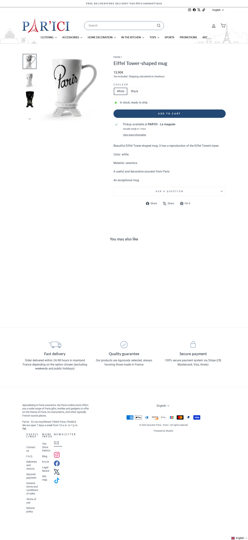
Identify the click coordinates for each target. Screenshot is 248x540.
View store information (134, 134)
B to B (45, 461)
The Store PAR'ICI (46, 447)
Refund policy (30, 510)
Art (204, 37)
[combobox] (124, 25)
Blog (44, 456)
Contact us (30, 449)
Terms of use (31, 501)
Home (116, 57)
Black (134, 91)
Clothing (47, 37)
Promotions (188, 37)
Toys (153, 37)
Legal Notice (45, 469)
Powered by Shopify (163, 431)
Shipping (134, 76)
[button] (239, 538)
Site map (44, 478)
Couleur (120, 84)
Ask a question (170, 191)
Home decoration (100, 37)
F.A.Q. (29, 456)
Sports (169, 37)
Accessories (71, 37)
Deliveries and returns (31, 465)
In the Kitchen (131, 37)
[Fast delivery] (55, 344)
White (120, 91)
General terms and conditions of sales (32, 488)
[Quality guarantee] (124, 344)
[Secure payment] (193, 344)
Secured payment (31, 476)
